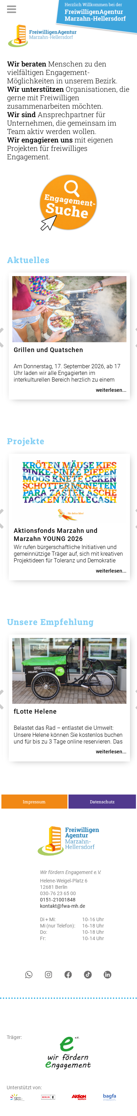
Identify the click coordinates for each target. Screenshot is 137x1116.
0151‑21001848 (58, 900)
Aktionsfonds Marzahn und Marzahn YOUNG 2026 (56, 534)
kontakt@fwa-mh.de (62, 906)
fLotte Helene (35, 711)
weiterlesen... (111, 390)
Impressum (34, 801)
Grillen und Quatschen (48, 349)
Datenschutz (102, 801)
